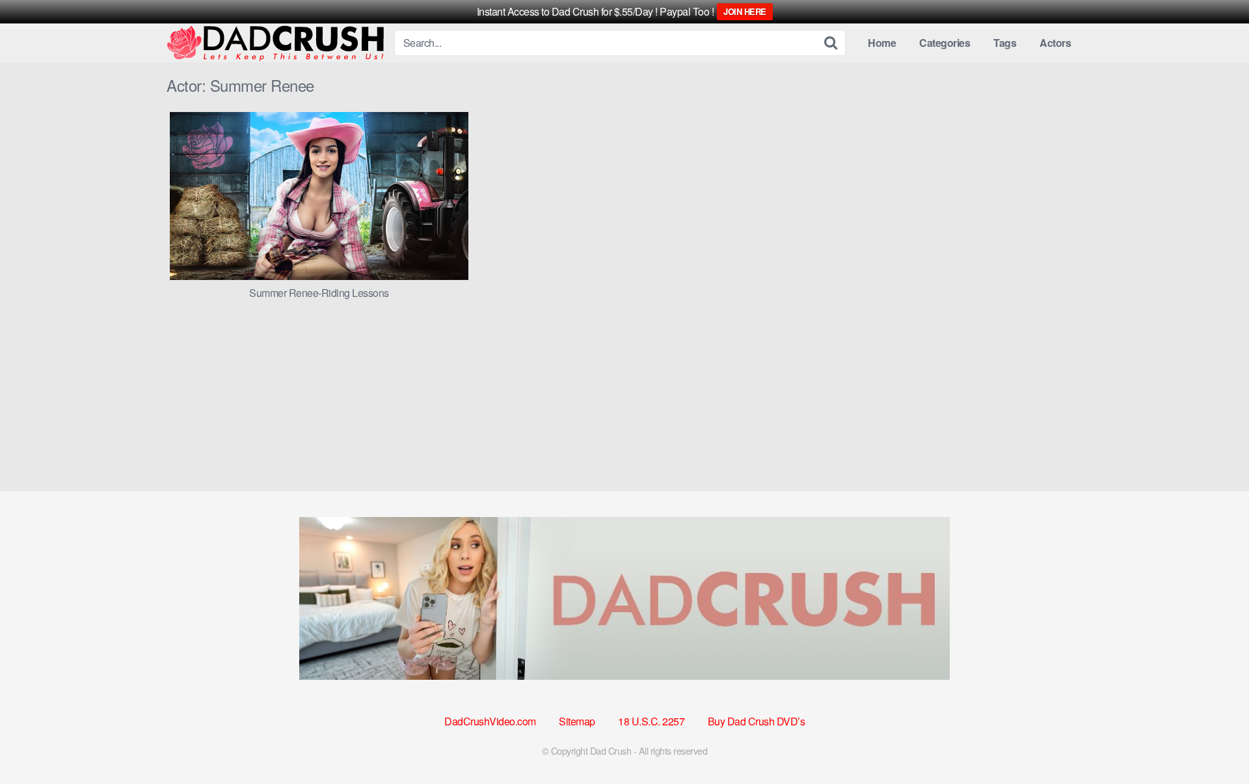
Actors (1055, 42)
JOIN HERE (744, 11)
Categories (944, 42)
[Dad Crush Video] (275, 43)
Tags (1004, 42)
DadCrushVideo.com (490, 721)
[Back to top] (1213, 742)
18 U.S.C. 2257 (651, 721)
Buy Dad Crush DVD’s (756, 721)
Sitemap (577, 721)
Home (882, 42)
